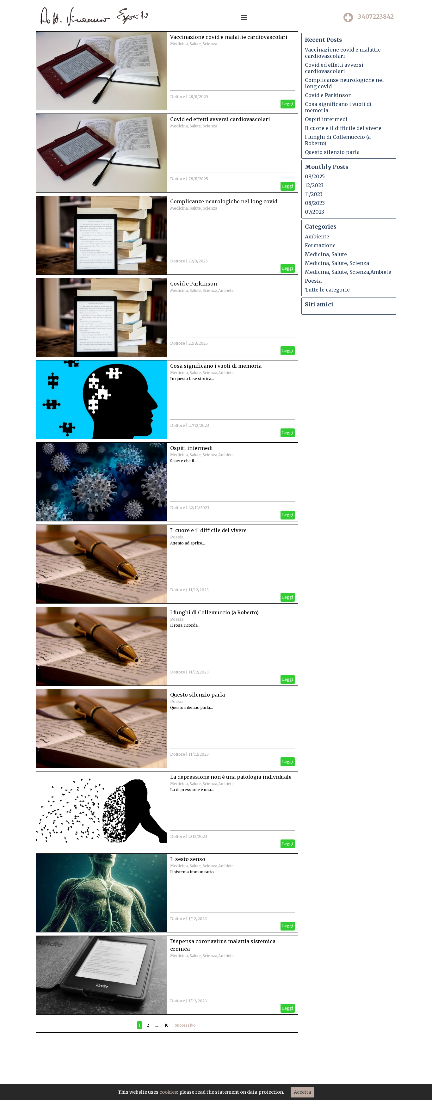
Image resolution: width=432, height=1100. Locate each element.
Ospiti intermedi (191, 448)
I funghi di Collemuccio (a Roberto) (214, 612)
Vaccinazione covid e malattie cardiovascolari (228, 37)
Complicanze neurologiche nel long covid (223, 201)
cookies (168, 1092)
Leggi (287, 103)
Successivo (185, 1025)
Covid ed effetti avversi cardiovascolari (220, 119)
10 (166, 1025)
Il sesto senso (187, 859)
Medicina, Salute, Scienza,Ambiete (202, 290)
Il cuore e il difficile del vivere (208, 530)
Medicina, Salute (326, 254)
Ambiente (317, 236)
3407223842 (376, 16)
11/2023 (314, 194)
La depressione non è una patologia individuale (231, 777)
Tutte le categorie (327, 289)
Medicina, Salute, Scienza (193, 43)
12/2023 (314, 185)
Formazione (320, 245)
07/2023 (314, 212)
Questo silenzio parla (197, 694)
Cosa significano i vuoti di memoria (216, 366)
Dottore (177, 96)
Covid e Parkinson (193, 283)
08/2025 (315, 176)
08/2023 (315, 203)
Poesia (176, 537)
